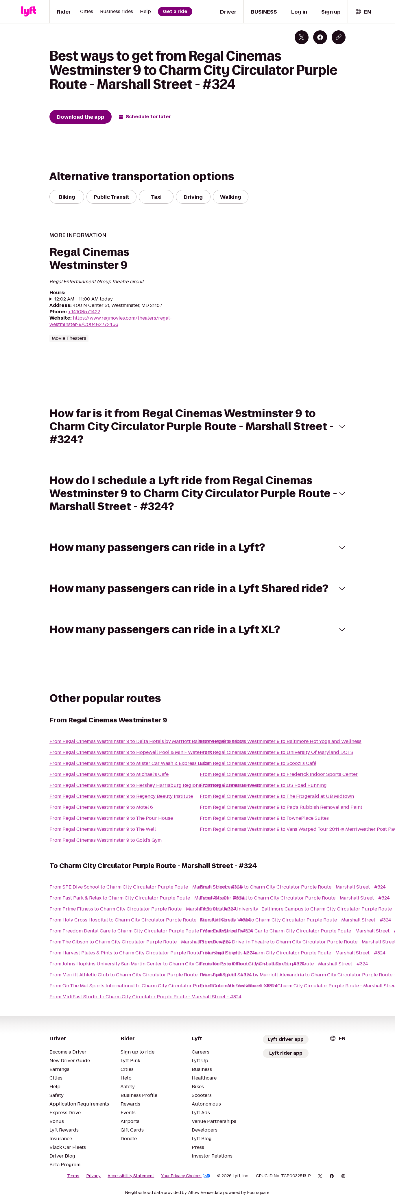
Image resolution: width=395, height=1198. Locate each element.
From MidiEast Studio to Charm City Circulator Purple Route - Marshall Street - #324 (145, 996)
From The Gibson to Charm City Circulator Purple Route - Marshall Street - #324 (140, 942)
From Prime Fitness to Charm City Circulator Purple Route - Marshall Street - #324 (142, 909)
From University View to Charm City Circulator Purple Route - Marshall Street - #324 (295, 920)
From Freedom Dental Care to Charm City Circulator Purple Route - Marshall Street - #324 (151, 931)
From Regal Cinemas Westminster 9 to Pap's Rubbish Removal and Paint (281, 807)
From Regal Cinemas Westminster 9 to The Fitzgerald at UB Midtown (277, 796)
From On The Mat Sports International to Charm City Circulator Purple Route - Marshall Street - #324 (163, 985)
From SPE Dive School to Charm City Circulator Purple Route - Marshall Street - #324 (145, 887)
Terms (73, 1176)
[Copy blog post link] (339, 37)
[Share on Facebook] (320, 37)
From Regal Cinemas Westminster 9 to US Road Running (263, 785)
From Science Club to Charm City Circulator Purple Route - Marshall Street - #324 (293, 887)
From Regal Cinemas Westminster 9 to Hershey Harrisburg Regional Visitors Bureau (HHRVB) (154, 785)
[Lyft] (28, 11)
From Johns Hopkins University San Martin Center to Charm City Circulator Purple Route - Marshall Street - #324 (177, 963)
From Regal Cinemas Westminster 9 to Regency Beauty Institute (121, 796)
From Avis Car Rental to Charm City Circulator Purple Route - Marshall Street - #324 (295, 898)
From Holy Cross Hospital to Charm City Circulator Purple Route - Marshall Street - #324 (150, 920)
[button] (197, 426)
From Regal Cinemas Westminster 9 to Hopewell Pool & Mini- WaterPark (130, 752)
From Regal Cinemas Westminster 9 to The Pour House (111, 818)
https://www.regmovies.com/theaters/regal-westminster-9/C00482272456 (110, 321)
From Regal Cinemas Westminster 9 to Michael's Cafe (109, 774)
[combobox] (363, 11)
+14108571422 (84, 311)
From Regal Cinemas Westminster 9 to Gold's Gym (105, 840)
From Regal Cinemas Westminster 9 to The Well (102, 829)
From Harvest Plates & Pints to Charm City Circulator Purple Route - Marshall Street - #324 (152, 953)
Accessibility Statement (131, 1176)
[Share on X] (302, 37)
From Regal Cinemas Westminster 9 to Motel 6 (101, 807)
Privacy (93, 1176)
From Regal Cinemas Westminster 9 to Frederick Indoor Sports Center (279, 774)
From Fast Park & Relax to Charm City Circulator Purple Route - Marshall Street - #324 (146, 898)
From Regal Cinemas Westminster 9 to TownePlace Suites (264, 818)
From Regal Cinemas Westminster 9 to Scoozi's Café (258, 763)
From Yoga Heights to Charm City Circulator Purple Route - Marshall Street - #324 (292, 953)
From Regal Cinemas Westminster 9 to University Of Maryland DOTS (276, 752)
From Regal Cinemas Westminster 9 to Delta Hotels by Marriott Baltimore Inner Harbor (146, 741)
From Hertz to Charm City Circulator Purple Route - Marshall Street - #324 (284, 963)
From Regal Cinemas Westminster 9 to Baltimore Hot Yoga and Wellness (280, 741)
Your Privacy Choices (181, 1176)
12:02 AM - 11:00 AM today (83, 299)
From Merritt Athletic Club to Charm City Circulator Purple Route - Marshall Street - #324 (150, 974)
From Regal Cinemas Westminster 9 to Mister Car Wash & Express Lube (129, 763)
